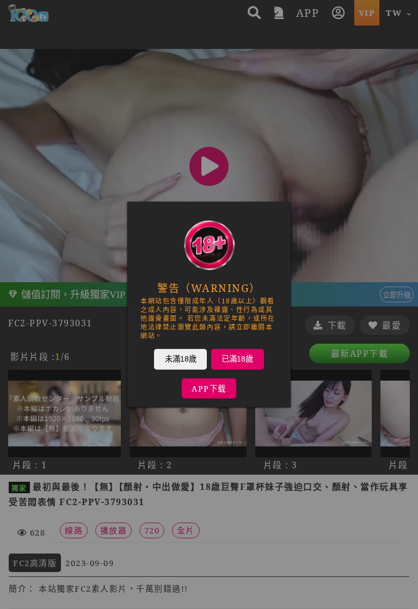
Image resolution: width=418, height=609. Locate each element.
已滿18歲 (237, 359)
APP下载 (209, 388)
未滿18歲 (180, 359)
